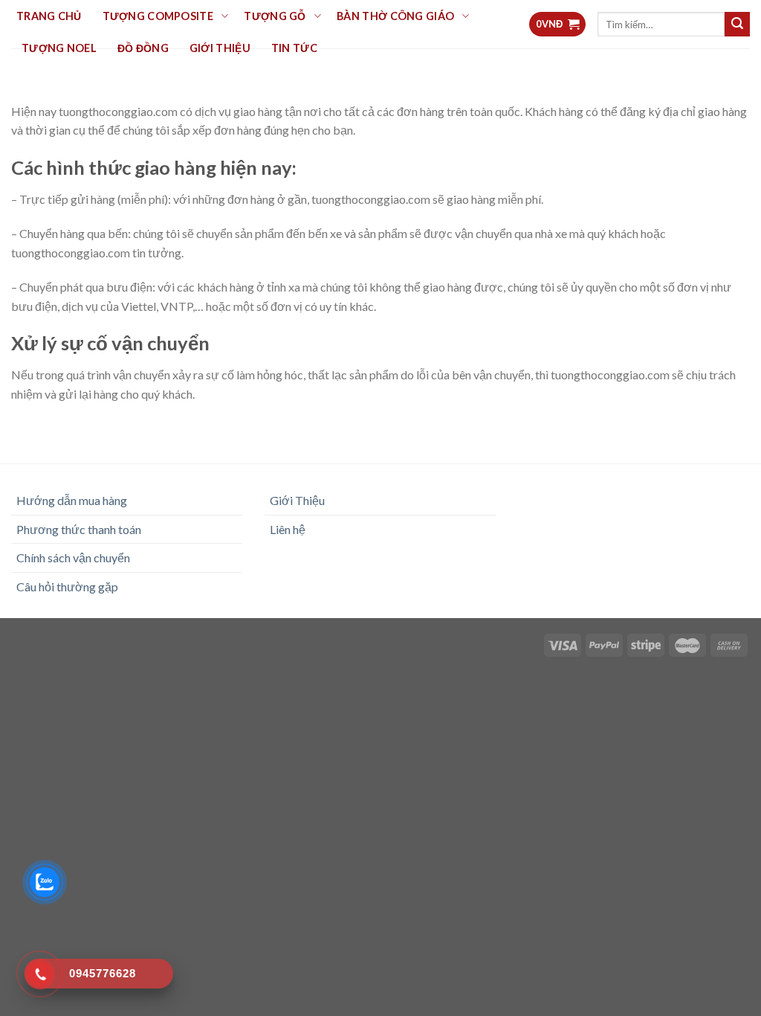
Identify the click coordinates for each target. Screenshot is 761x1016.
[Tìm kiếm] (737, 24)
